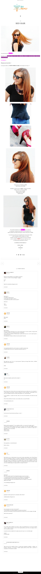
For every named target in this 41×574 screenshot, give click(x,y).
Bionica (8, 292)
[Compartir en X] (18, 254)
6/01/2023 (5, 543)
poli (7, 453)
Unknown (8, 343)
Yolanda (8, 357)
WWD (7, 373)
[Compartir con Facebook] (16, 254)
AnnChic (8, 326)
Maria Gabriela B (10, 522)
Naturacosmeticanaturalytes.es (13, 542)
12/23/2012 (8, 410)
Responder (6, 307)
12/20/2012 (8, 273)
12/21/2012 (8, 293)
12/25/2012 (8, 454)
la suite (8, 438)
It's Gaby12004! (6, 534)
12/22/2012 (8, 358)
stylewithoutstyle (10, 408)
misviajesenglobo (10, 504)
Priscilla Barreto (10, 272)
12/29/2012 (8, 523)
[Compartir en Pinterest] (20, 254)
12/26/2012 (8, 506)
